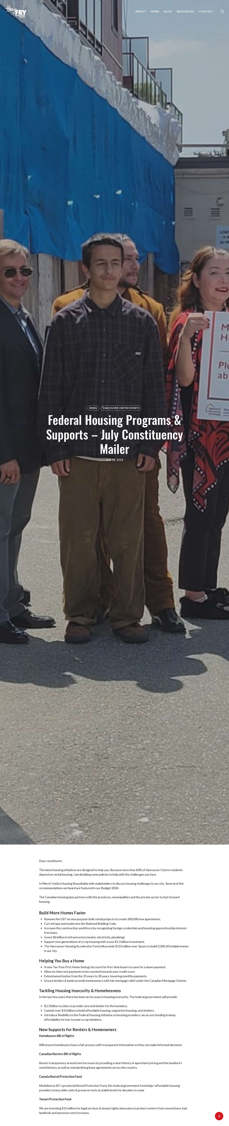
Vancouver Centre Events (121, 408)
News (93, 408)
